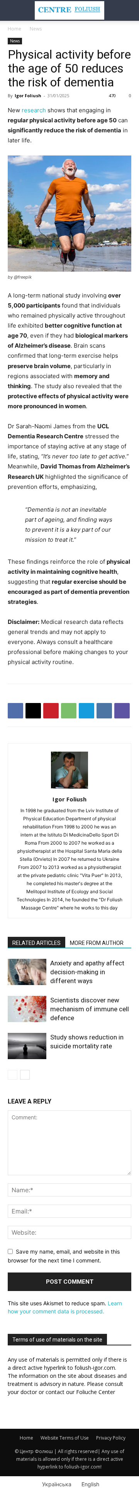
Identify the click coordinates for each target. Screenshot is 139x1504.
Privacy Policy (110, 1438)
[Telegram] (86, 710)
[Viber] (122, 710)
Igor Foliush (28, 95)
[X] (33, 710)
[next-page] (25, 1075)
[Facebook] (15, 710)
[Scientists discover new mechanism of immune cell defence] (27, 1009)
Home (14, 28)
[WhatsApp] (68, 710)
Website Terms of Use (65, 1438)
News (36, 28)
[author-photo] (69, 788)
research (34, 110)
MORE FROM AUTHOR (97, 943)
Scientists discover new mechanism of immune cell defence (89, 1009)
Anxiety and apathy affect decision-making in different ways (87, 972)
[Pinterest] (51, 710)
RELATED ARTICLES (36, 943)
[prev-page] (12, 1075)
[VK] (104, 710)
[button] (13, 10)
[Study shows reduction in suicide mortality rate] (27, 1046)
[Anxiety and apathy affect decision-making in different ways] (27, 972)
